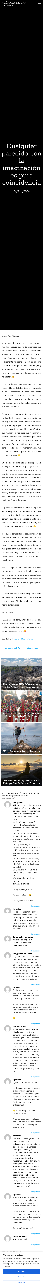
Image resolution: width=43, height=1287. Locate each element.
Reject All (21, 1282)
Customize (21, 1277)
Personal (15, 639)
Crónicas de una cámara (14, 4)
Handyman (34, 648)
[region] (21, 1269)
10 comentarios (27, 639)
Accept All (21, 1271)
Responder (35, 906)
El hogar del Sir (11, 648)
